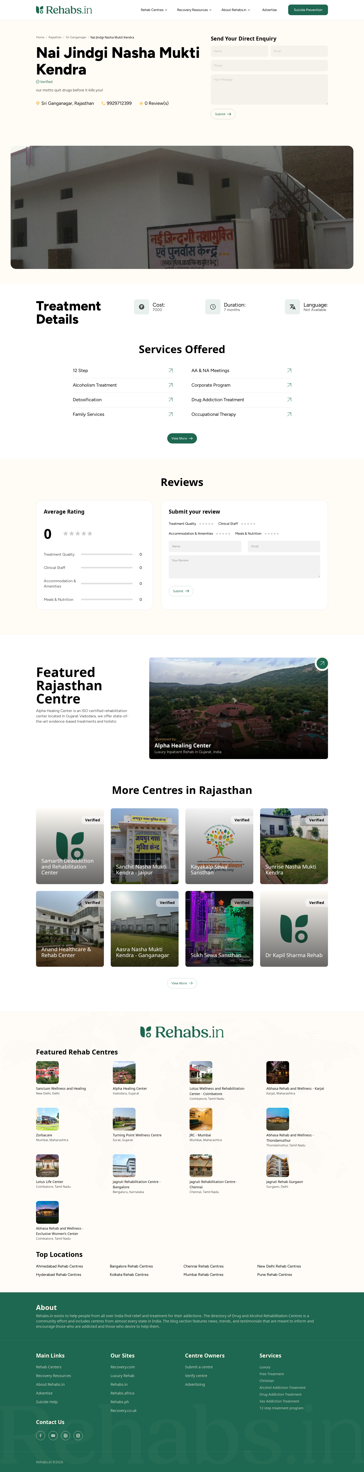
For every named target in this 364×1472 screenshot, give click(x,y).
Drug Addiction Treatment (281, 1394)
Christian (267, 1380)
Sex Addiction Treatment (279, 1401)
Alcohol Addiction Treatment (283, 1387)
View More (179, 438)
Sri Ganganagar (76, 37)
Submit (220, 114)
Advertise (269, 10)
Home (40, 37)
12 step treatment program (282, 1408)
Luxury (265, 1367)
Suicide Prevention (308, 10)
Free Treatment (272, 1374)
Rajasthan (55, 37)
